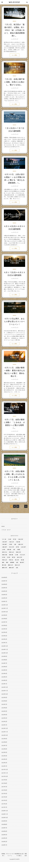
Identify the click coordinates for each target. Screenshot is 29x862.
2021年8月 (4, 783)
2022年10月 (4, 735)
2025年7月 (4, 622)
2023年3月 (4, 718)
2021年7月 (4, 786)
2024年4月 (4, 673)
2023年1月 (4, 725)
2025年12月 (4, 605)
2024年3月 (4, 677)
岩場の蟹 (9, 549)
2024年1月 (4, 683)
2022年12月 (4, 728)
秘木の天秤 (19, 557)
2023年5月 (4, 711)
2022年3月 (4, 759)
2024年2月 (4, 680)
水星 (14, 549)
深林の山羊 (11, 552)
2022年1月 (4, 766)
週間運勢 (12, 562)
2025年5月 (4, 629)
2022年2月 (4, 762)
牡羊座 (8, 557)
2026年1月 (4, 601)
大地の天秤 (20, 539)
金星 (17, 562)
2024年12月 (4, 646)
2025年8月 (4, 618)
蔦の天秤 (17, 559)
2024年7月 (4, 663)
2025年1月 (4, 642)
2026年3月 (4, 594)
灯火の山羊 (22, 554)
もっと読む (14, 55)
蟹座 (3, 562)
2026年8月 (4, 577)
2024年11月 (4, 649)
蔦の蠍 (22, 559)
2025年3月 (4, 635)
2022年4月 (4, 755)
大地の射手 (4, 541)
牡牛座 (3, 557)
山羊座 (3, 549)
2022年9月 (4, 738)
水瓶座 (18, 549)
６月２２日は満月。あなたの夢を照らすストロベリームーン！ (14, 321)
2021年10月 (4, 776)
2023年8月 (4, 701)
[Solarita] (14, 2)
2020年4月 (4, 838)
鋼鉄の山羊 (10, 565)
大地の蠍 (18, 541)
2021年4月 (4, 797)
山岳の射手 (23, 547)
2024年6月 (4, 666)
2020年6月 (4, 831)
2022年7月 (4, 745)
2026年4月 (4, 591)
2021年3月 (4, 800)
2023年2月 (4, 721)
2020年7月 (4, 828)
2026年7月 (4, 581)
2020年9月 (4, 821)
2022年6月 (4, 749)
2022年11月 (4, 731)
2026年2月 (4, 598)
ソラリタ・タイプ (5, 530)
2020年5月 (4, 834)
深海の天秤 (18, 552)
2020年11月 (4, 814)
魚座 (17, 567)
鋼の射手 (22, 562)
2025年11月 (4, 608)
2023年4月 (4, 714)
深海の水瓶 (4, 554)
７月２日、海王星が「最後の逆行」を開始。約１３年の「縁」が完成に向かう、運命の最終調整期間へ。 (14, 30)
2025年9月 (4, 615)
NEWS (14, 21)
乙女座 (9, 539)
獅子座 (13, 557)
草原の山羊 (4, 559)
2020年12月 (4, 810)
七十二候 (4, 539)
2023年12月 (4, 687)
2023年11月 (4, 690)
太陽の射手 (4, 547)
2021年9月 (4, 780)
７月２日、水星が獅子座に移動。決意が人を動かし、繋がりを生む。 (14, 82)
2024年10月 (4, 653)
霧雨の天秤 (4, 567)
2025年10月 (4, 611)
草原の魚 (11, 559)
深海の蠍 (11, 554)
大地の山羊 (11, 541)
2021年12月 (4, 769)
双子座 (14, 539)
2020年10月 (4, 817)
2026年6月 (4, 584)
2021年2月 (4, 804)
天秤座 (10, 544)
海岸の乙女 (4, 552)
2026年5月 (4, 587)
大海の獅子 (4, 544)
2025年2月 (4, 639)
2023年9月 (4, 697)
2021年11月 (4, 773)
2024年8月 (4, 659)
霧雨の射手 (11, 567)
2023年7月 (4, 704)
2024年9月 (4, 656)
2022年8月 (4, 742)
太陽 (15, 544)
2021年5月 (4, 793)
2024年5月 (4, 670)
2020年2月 (4, 841)
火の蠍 (16, 554)
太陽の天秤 (20, 544)
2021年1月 (4, 807)
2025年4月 (4, 632)
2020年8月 (4, 824)
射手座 (17, 547)
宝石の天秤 (11, 547)
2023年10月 (4, 694)
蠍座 (7, 562)
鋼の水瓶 (4, 565)
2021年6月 (4, 790)
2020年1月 (4, 845)
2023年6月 (4, 707)
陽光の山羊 (17, 565)
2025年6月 (4, 625)
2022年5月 (4, 752)
